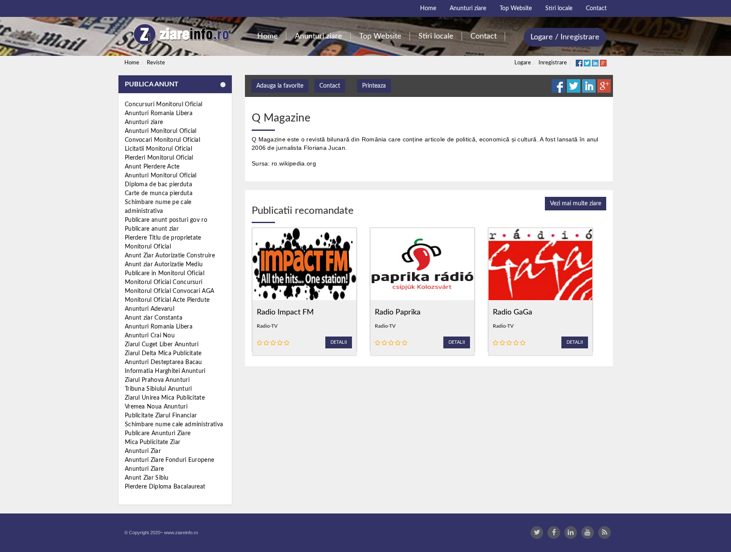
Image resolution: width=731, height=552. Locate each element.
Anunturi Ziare (144, 469)
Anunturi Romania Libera (158, 113)
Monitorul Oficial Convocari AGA (169, 291)
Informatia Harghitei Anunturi (165, 371)
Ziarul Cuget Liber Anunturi (161, 345)
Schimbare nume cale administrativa (174, 425)
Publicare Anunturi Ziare (157, 433)
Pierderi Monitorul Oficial (159, 158)
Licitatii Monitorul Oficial (158, 149)
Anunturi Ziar (143, 451)
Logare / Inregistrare (564, 37)
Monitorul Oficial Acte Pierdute (167, 300)
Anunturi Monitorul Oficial (161, 131)
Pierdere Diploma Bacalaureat (165, 487)
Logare (522, 63)
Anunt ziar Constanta (153, 318)
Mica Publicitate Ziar (152, 442)
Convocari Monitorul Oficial (162, 140)
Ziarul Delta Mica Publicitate (163, 353)
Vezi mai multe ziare (575, 204)
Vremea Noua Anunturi (156, 407)
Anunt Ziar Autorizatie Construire (170, 256)
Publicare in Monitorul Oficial (164, 273)
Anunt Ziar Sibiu (147, 478)
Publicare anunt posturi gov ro (166, 220)
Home (131, 63)
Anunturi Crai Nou (150, 336)
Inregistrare (553, 63)
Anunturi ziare (144, 122)
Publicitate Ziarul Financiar (161, 416)
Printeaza (374, 86)
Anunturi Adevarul (149, 309)
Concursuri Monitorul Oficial (163, 105)
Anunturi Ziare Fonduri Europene (169, 460)
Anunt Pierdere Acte (152, 167)
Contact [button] (329, 86)
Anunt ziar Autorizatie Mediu (164, 265)
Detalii (338, 342)
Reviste (156, 63)
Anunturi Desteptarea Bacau (163, 362)
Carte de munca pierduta (158, 193)
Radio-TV (267, 325)
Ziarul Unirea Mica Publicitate (165, 398)
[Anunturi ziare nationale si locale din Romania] (180, 34)
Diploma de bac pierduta (158, 185)
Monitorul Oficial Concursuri (163, 282)
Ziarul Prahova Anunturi (157, 380)
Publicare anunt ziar (152, 229)
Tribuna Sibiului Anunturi (158, 389)
